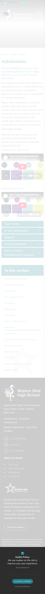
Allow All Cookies (23, 581)
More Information (22, 568)
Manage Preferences (22, 586)
